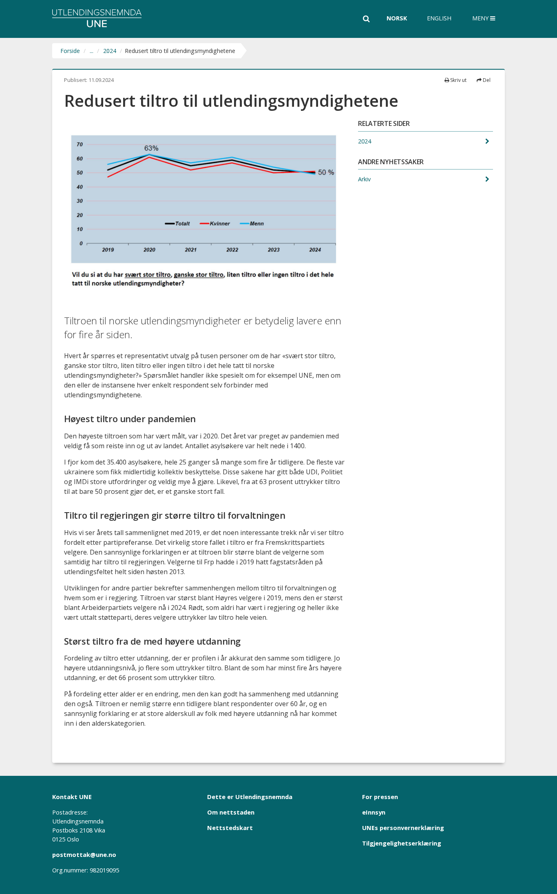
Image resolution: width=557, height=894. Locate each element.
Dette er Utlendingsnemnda (249, 797)
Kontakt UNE (72, 797)
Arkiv (365, 179)
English (439, 18)
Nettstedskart (230, 828)
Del (486, 80)
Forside (70, 51)
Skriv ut (457, 80)
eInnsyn (373, 812)
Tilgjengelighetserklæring (401, 843)
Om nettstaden (230, 812)
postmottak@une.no (84, 854)
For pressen (380, 797)
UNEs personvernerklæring (403, 828)
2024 (109, 51)
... (91, 51)
